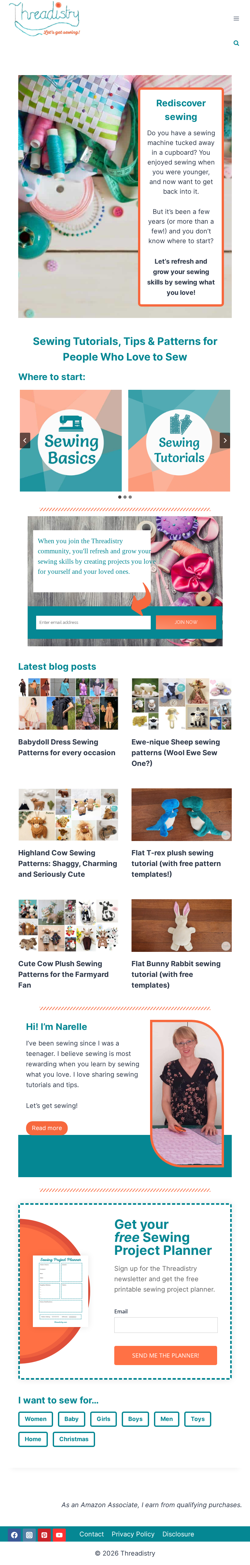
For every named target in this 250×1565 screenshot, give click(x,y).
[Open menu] (236, 19)
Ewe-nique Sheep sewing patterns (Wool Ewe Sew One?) (176, 753)
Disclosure (178, 1534)
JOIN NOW (186, 622)
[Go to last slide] (25, 440)
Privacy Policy (133, 1534)
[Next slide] (225, 440)
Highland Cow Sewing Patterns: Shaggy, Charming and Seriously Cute (67, 863)
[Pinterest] (44, 1535)
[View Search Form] (236, 43)
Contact (91, 1534)
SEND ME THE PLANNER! (165, 1355)
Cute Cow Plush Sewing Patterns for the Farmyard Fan (63, 974)
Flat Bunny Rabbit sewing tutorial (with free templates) (176, 974)
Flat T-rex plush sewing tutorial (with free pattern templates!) (176, 863)
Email (121, 1311)
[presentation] (68, 704)
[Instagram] (29, 1535)
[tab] (119, 497)
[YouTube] (59, 1535)
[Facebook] (14, 1535)
